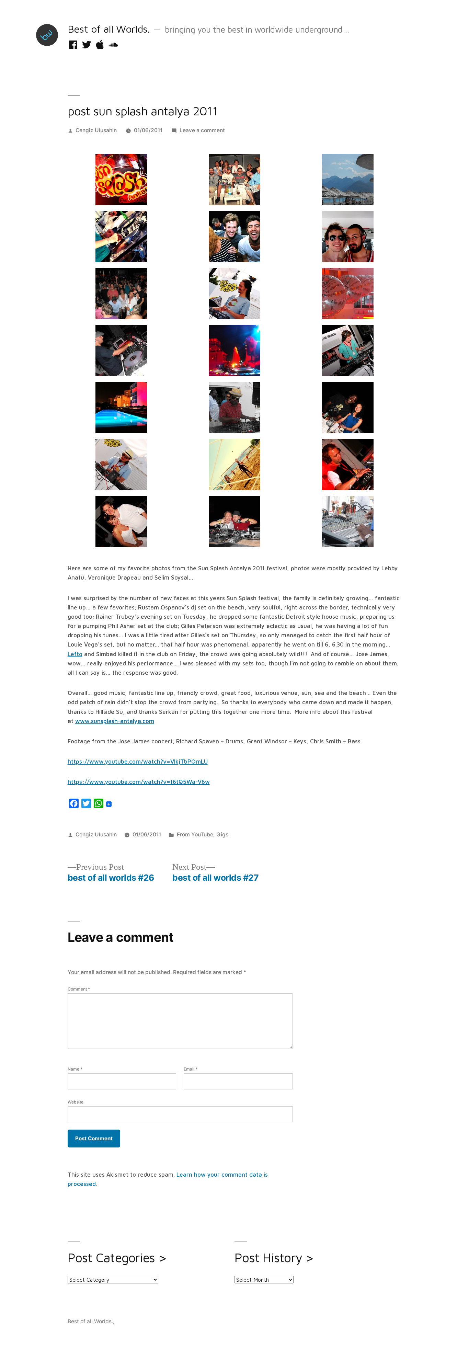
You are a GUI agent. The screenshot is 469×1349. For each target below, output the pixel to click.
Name (75, 1069)
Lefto (75, 654)
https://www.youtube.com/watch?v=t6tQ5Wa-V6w (139, 781)
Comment (79, 989)
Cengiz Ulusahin (96, 130)
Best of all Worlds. (109, 29)
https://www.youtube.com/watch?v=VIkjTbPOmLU (138, 761)
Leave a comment (202, 130)
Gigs (222, 834)
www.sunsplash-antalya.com (114, 721)
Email (190, 1069)
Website (75, 1102)
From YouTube (195, 834)
